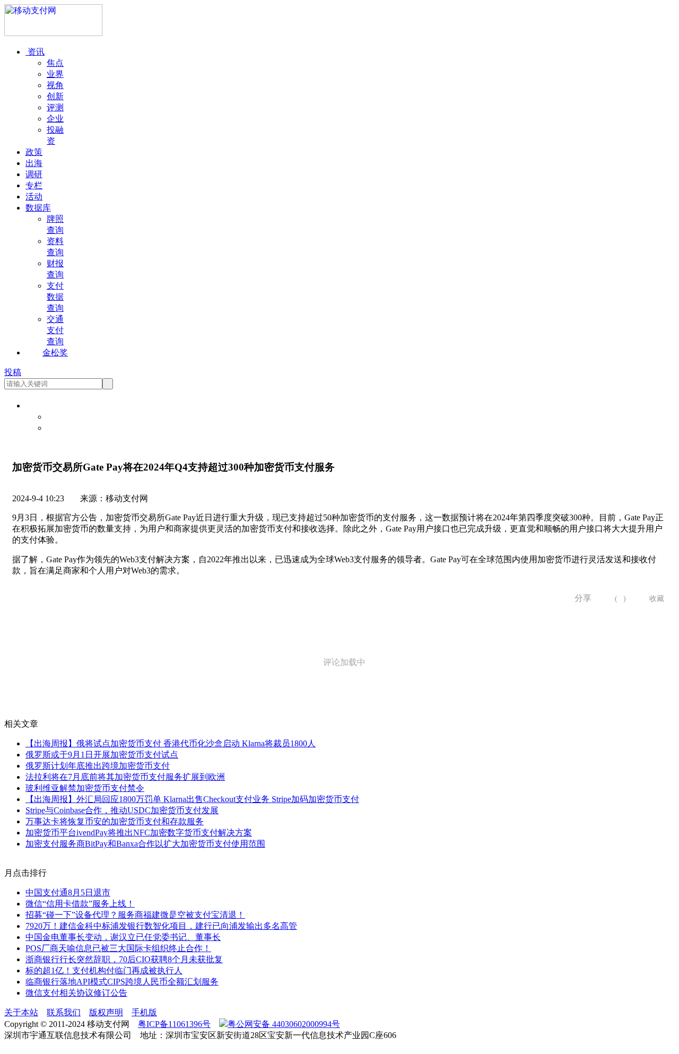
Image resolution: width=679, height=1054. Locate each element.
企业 (55, 118)
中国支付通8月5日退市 (67, 892)
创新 (55, 96)
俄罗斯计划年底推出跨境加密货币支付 (97, 765)
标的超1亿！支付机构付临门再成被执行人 (103, 970)
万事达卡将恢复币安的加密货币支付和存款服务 (114, 821)
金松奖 (55, 352)
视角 (55, 85)
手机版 (144, 1012)
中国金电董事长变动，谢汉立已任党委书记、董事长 (123, 937)
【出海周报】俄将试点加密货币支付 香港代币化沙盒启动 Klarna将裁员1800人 (170, 743)
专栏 (33, 185)
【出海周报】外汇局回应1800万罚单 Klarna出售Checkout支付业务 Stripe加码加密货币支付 (192, 799)
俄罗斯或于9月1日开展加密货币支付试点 (101, 754)
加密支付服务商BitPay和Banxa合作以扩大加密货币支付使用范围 (145, 843)
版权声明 (106, 1012)
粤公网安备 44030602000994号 (284, 1024)
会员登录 (64, 416)
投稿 (12, 372)
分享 (579, 598)
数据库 (38, 207)
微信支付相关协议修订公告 (76, 992)
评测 (55, 107)
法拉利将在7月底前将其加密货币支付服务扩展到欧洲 (125, 776)
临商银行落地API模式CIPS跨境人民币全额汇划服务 (122, 981)
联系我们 (64, 1012)
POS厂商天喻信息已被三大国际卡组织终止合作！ (118, 948)
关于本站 (21, 1012)
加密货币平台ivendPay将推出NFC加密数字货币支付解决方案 (138, 832)
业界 (55, 74)
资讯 (35, 51)
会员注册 (64, 427)
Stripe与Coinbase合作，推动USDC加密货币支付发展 (122, 810)
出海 (33, 163)
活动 (33, 196)
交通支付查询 (55, 330)
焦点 (55, 62)
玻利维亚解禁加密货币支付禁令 (84, 787)
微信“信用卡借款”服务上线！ (80, 903)
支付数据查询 (55, 296)
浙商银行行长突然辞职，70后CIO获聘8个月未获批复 (124, 959)
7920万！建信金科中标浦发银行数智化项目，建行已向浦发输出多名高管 (161, 925)
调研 (33, 174)
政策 (33, 151)
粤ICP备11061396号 (174, 1024)
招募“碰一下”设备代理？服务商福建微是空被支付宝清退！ (135, 914)
